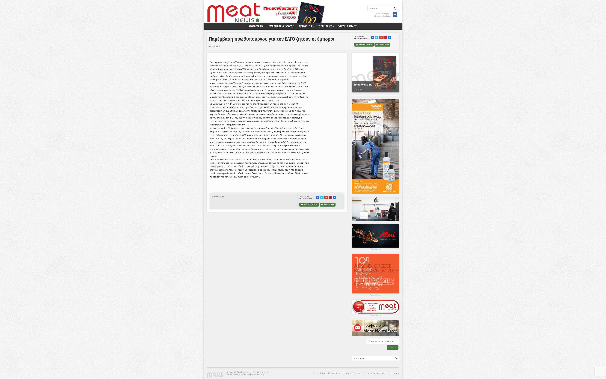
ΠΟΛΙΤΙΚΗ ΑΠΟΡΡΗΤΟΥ (375, 373)
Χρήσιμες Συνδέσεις (382, 16)
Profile (316, 373)
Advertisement (375, 249)
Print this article (364, 45)
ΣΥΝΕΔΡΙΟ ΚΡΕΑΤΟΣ (348, 26)
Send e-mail (382, 45)
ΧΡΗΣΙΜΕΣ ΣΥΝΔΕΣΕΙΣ (352, 373)
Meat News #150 (363, 84)
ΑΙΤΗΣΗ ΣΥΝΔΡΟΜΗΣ (331, 373)
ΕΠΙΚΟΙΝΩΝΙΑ (393, 373)
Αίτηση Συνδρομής (383, 14)
